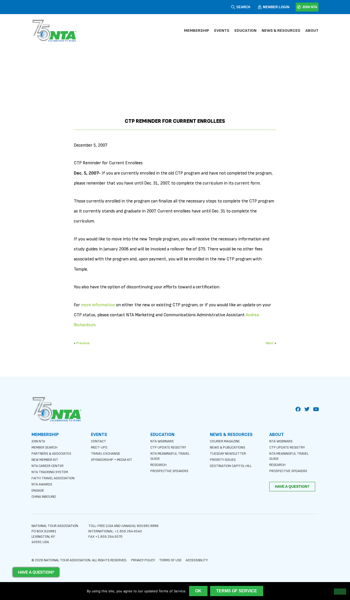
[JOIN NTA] (299, 7)
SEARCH (243, 7)
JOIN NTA (309, 7)
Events (221, 30)
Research (158, 465)
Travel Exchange (105, 453)
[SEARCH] (233, 7)
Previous (83, 343)
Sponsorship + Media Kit (111, 459)
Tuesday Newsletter (228, 453)
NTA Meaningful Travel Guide (170, 456)
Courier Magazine (225, 441)
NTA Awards (42, 484)
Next (270, 343)
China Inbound (44, 496)
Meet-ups (99, 447)
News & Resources (281, 30)
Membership (196, 30)
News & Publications (227, 447)
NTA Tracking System (50, 472)
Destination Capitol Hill (231, 466)
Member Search (44, 447)
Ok (198, 591)
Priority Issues (223, 459)
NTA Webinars (162, 441)
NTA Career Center (48, 466)
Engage (38, 490)
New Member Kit (45, 459)
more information (98, 305)
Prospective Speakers (169, 471)
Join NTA (38, 441)
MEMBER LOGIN (276, 7)
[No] (340, 591)
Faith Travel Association (53, 478)
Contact (98, 441)
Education (245, 30)
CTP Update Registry (168, 447)
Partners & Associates (51, 453)
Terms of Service (236, 591)
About (311, 30)
